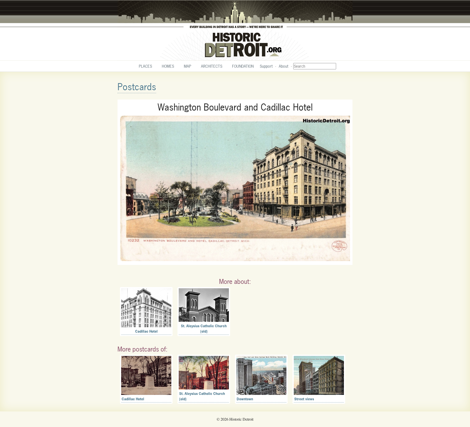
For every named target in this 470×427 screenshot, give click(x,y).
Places (145, 66)
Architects (211, 66)
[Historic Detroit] (235, 30)
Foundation (243, 66)
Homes (168, 66)
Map (187, 66)
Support (266, 66)
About (283, 66)
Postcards (137, 87)
